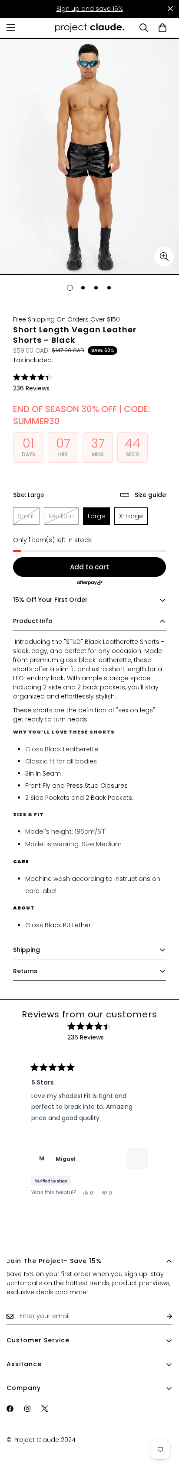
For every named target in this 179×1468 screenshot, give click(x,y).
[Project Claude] (89, 28)
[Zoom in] (164, 256)
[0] (162, 28)
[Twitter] (44, 1408)
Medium (64, 518)
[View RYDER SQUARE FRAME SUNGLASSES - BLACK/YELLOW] (137, 1158)
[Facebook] (10, 1408)
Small (29, 518)
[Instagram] (27, 1408)
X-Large (133, 518)
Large (99, 518)
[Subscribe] (162, 1316)
